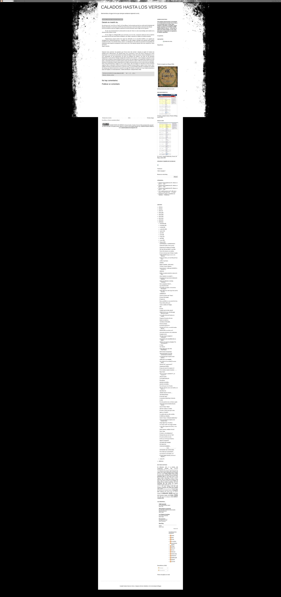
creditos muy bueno (164, 260)
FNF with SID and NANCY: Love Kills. (168, 249)
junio (161, 234)
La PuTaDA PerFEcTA (164, 378)
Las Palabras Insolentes (164, 514)
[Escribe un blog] (130, 73)
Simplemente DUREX (164, 366)
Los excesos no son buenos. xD (166, 453)
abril (161, 238)
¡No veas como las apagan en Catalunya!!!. (166, 336)
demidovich (173, 555)
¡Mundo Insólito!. (163, 376)
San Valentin (162, 346)
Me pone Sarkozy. (166, 486)
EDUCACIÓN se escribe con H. (166, 330)
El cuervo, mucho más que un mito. (167, 410)
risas (172, 495)
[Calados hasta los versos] (158, 165)
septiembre (162, 229)
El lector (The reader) (164, 297)
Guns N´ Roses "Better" (165, 406)
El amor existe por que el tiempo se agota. (169, 253)
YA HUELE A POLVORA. (165, 321)
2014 (160, 212)
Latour (168, 484)
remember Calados (163, 495)
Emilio (172, 539)
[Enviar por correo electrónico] (129, 73)
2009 (160, 221)
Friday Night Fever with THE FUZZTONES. (166, 349)
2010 (160, 220)
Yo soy (160, 525)
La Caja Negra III (167, 478)
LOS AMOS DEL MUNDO (165, 442)
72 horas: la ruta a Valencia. (166, 266)
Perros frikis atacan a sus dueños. (167, 251)
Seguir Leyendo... (106, 46)
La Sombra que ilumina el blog (171, 479)
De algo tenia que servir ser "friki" (167, 435)
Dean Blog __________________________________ (167, 524)
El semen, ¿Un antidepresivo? (166, 433)
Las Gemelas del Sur (174, 544)
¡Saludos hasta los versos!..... (166, 392)
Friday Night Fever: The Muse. (166, 422)
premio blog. (169, 491)
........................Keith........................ (168, 448)
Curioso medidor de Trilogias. (166, 304)
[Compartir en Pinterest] (134, 73)
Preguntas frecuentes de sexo (166, 318)
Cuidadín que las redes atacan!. (166, 310)
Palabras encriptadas (161, 487)
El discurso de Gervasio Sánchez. (167, 438)
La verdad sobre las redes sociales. (167, 414)
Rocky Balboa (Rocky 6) (165, 302)
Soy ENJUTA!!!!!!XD (164, 285)
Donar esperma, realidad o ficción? (167, 429)
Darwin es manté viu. (164, 320)
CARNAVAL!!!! (163, 293)
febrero (161, 242)
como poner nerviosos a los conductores (168, 332)
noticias (112, 75)
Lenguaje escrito (163, 334)
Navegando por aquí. (163, 520)
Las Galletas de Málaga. (168, 482)
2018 (160, 207)
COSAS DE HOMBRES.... (165, 446)
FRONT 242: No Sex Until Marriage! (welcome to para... (167, 313)
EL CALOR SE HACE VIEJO (164, 505)
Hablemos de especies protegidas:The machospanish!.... (168, 342)
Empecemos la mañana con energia (167, 247)
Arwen (172, 535)
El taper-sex (162, 299)
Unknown (173, 551)
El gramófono (168, 472)
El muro (161, 308)
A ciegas (161, 345)
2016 (160, 209)
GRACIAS (162, 271)
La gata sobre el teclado (164, 480)
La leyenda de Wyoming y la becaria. (167, 398)
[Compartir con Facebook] (133, 73)
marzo (161, 240)
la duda (161, 400)
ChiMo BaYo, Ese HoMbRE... (166, 359)
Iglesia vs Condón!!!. (164, 412)
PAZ (161, 306)
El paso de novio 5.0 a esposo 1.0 (167, 368)
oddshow (162, 491)
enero (161, 458)
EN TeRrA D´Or (163, 444)
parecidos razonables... (165, 382)
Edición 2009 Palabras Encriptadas (171, 469)
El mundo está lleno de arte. (166, 436)
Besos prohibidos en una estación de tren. (169, 301)
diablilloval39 (174, 557)
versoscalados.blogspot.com (134, 126)
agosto (161, 231)
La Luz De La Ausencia (163, 515)
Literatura (108, 75)
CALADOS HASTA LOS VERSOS (134, 7)
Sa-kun (172, 549)
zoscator (173, 561)
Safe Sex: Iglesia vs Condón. (166, 408)
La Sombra (173, 541)
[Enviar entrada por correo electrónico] (126, 73)
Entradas (161, 568)
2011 (160, 218)
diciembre (162, 223)
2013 (160, 214)
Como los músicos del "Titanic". (166, 295)
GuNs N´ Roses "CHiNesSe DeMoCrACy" (168, 417)
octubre (161, 227)
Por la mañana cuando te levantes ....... (168, 370)
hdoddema (146, 586)
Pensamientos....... (163, 518)
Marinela (173, 547)
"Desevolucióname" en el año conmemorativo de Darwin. (166, 354)
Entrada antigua (150, 117)
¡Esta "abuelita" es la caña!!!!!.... (167, 276)
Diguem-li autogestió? (164, 440)
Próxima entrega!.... (164, 323)
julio (161, 232)
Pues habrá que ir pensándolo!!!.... (167, 451)
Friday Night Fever (169, 473)
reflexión (165, 493)
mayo (161, 236)
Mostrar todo (176, 528)
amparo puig (174, 553)
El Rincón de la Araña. (164, 471)
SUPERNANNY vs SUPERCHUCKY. (167, 243)
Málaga (172, 546)
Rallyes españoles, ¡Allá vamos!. (167, 264)
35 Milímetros (160, 467)
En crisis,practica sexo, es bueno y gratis (168, 401)
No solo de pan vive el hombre (166, 386)
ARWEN (151, 126)
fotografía (175, 490)
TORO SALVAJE (162, 504)
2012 (160, 216)
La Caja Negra (168, 476)
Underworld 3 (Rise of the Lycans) (167, 245)
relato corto (175, 493)
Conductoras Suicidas (162, 468)
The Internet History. (164, 394)
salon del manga (165, 496)
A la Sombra (171, 467)
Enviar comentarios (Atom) (113, 120)
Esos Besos (162, 380)
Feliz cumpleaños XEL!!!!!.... (166, 284)
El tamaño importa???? (164, 325)
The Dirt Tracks (175, 488)
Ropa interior (162, 371)
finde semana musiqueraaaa (166, 351)
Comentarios (162, 570)
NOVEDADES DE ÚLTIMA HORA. (167, 449)
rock (158, 496)
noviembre (162, 225)
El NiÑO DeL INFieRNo (164, 416)
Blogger (159, 586)
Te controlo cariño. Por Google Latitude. (168, 424)
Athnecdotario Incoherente (165, 508)
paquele (173, 559)
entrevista (161, 490)
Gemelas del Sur (161, 475)
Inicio (129, 117)
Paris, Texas (162, 431)
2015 (160, 210)
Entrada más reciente (106, 117)
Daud (172, 537)
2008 (160, 461)
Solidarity (162, 262)
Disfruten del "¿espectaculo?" (166, 364)
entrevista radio (168, 490)
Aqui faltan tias (163, 390)
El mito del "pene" (163, 396)
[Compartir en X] (132, 73)
